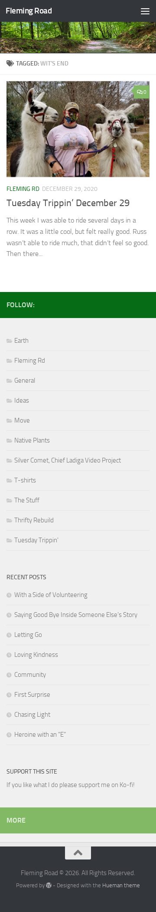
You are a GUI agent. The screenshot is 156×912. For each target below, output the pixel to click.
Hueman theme (121, 885)
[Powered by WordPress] (49, 885)
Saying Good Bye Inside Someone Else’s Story (75, 615)
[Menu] (145, 11)
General (24, 380)
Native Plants (32, 440)
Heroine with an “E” (40, 734)
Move (22, 420)
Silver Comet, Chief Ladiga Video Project (67, 460)
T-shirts (25, 480)
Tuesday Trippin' (36, 540)
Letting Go (28, 635)
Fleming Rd (22, 189)
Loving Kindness (36, 655)
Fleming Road (29, 11)
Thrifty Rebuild (34, 520)
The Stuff (26, 500)
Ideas (21, 400)
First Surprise (32, 695)
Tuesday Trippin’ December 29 (68, 203)
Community (30, 675)
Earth (21, 340)
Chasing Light (32, 714)
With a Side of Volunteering (51, 595)
